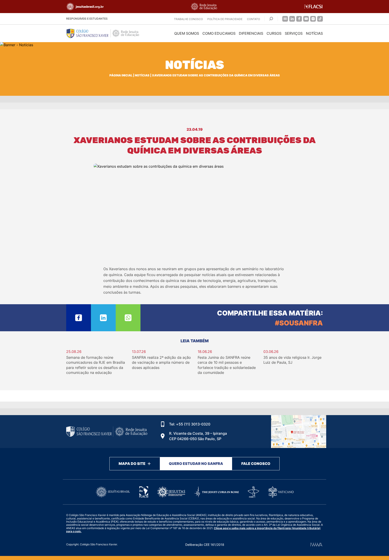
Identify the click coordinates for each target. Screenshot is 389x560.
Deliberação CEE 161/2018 (204, 544)
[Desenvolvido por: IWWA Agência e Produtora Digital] (316, 544)
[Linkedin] (292, 19)
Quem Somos (186, 33)
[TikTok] (320, 19)
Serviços (294, 33)
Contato (253, 19)
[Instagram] (313, 19)
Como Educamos (218, 33)
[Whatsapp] (128, 317)
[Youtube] (306, 19)
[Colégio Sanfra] (106, 33)
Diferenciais (251, 33)
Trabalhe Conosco (188, 19)
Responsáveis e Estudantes (87, 18)
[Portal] (285, 19)
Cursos (274, 33)
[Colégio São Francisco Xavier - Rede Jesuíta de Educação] (298, 431)
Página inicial (120, 75)
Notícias (314, 33)
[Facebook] (299, 19)
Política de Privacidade (224, 19)
